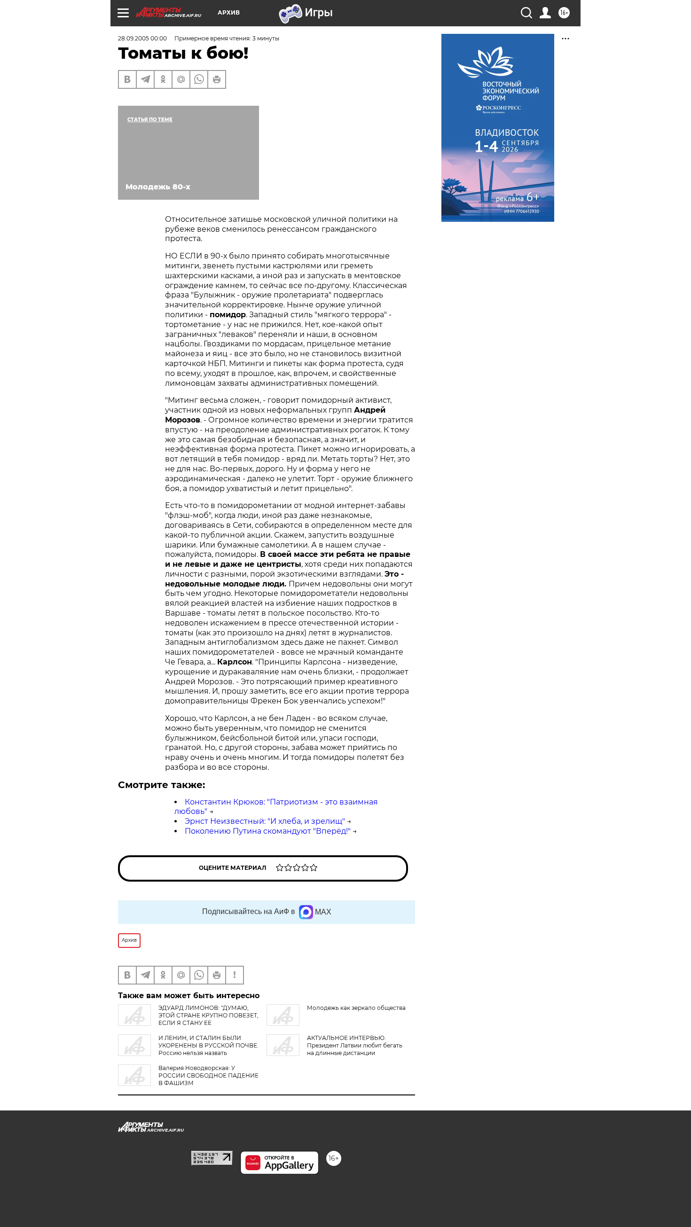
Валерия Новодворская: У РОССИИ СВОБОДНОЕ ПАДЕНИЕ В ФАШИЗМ (208, 1075)
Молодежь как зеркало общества (356, 1007)
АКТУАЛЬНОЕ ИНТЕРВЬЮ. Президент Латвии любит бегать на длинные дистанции (354, 1045)
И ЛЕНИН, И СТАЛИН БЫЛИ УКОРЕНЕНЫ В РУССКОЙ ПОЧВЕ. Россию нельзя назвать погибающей (188, 1049)
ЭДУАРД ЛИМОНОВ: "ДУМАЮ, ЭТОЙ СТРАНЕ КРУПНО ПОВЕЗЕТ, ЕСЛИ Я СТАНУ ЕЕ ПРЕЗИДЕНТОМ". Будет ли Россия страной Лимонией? (188, 1022)
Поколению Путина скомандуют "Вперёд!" (268, 831)
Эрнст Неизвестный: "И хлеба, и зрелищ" (265, 821)
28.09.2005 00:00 (142, 38)
